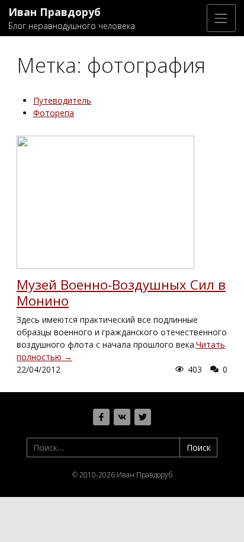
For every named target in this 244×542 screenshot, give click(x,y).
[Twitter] (142, 417)
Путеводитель (62, 100)
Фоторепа (53, 112)
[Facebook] (101, 417)
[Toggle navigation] (221, 18)
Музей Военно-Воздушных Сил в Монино (121, 292)
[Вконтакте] (122, 417)
